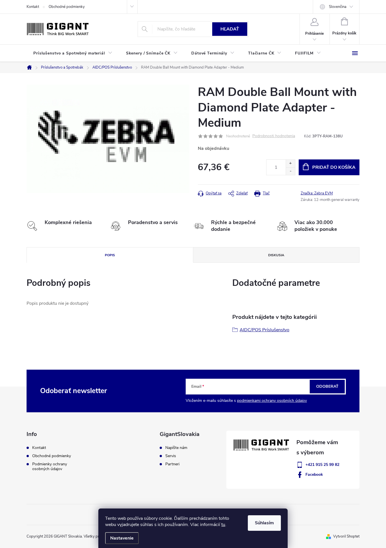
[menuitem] (73, 53)
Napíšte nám (176, 448)
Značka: (317, 193)
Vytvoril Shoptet (346, 536)
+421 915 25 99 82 (322, 464)
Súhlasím (264, 523)
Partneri (172, 464)
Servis (170, 456)
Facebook (314, 474)
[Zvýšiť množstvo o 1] (290, 163)
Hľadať (229, 29)
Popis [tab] (110, 255)
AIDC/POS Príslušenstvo (264, 330)
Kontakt (33, 6)
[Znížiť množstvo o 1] (290, 171)
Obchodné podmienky (67, 6)
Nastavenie (122, 538)
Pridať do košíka (333, 167)
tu (223, 524)
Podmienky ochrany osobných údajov (49, 466)
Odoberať (327, 386)
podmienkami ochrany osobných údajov (272, 400)
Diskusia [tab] (276, 255)
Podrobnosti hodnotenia (273, 136)
